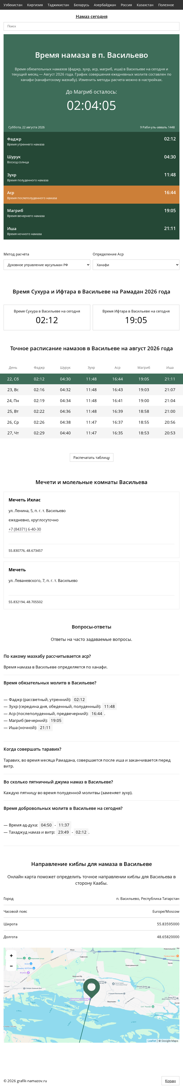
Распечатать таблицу (91, 457)
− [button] (11, 966)
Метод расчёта (16, 254)
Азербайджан (105, 5)
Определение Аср (108, 254)
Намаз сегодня (91, 16)
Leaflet (152, 1040)
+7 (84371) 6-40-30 (25, 529)
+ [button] (11, 955)
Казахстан (145, 5)
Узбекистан (13, 5)
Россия (126, 5)
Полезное (166, 5)
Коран (170, 1080)
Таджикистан (58, 5)
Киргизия (35, 5)
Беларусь (81, 5)
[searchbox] (91, 26)
